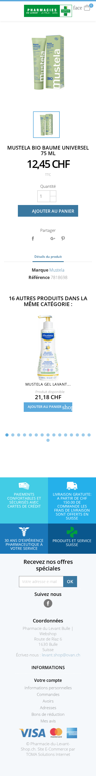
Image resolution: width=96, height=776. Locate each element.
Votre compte (48, 680)
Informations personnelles (48, 687)
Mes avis (48, 720)
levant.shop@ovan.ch (61, 654)
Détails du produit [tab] (48, 256)
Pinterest (63, 238)
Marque (40, 270)
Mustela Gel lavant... (48, 384)
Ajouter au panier (48, 211)
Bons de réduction (48, 714)
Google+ (53, 238)
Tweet (42, 238)
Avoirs (48, 701)
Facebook (48, 603)
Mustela (56, 270)
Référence (39, 277)
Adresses (48, 707)
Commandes (48, 694)
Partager (33, 238)
